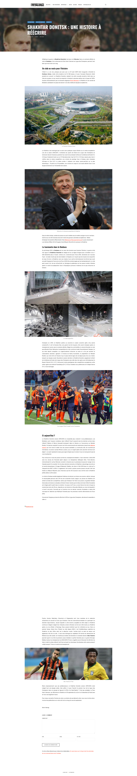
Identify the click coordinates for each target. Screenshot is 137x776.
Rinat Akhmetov (74, 80)
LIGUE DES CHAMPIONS (40, 22)
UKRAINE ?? (49, 22)
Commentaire (45, 718)
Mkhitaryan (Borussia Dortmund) (73, 240)
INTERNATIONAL (31, 22)
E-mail (61, 736)
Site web (78, 736)
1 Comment (36, 36)
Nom (43, 736)
